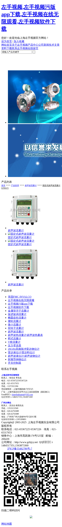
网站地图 (6, 523)
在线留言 (33, 48)
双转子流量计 (16, 328)
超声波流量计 (31, 185)
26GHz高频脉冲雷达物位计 (24, 349)
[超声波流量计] (24, 227)
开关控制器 (14, 362)
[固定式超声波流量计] (21, 233)
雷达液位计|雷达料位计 (21, 352)
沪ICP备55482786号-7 (19, 448)
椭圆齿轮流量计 (17, 317)
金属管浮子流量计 (18, 310)
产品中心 (33, 44)
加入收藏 (19, 41)
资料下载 (6, 48)
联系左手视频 (20, 48)
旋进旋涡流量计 (17, 314)
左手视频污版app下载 (20, 303)
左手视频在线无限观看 (21, 300)
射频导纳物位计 (17, 359)
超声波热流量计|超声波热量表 (25, 335)
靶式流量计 (14, 338)
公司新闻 (43, 44)
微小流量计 (14, 324)
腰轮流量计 (14, 321)
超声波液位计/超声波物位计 (24, 355)
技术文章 (54, 44)
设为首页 (6, 41)
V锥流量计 (14, 342)
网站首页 (6, 44)
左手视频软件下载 (18, 307)
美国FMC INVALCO (19, 296)
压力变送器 (14, 345)
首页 (3, 185)
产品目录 (15, 185)
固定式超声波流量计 (20, 237)
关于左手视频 (20, 44)
